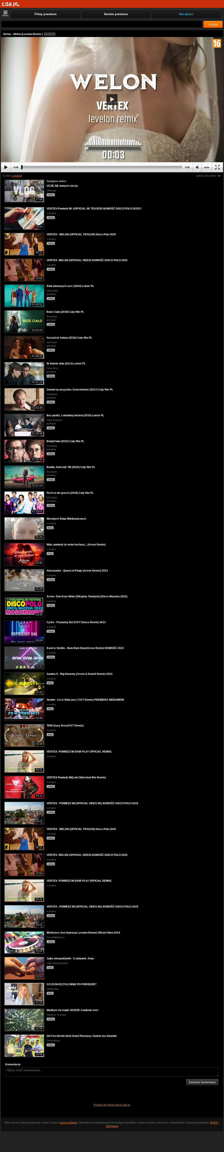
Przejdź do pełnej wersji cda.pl (112, 1104)
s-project (17, 175)
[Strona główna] (10, 4)
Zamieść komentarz (202, 1082)
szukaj (213, 24)
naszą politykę (68, 1122)
